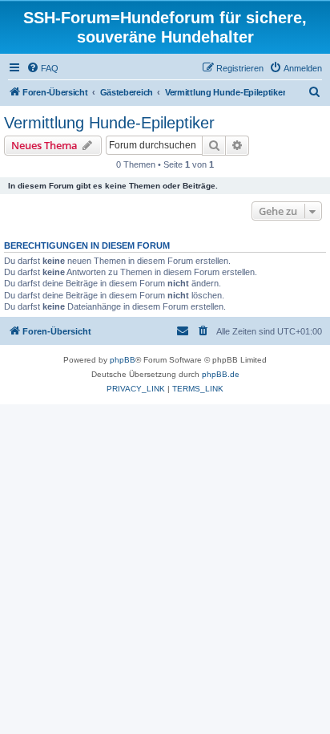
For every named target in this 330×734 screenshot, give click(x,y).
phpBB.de (220, 374)
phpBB (122, 359)
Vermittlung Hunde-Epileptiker (109, 123)
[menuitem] (42, 68)
